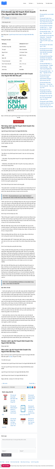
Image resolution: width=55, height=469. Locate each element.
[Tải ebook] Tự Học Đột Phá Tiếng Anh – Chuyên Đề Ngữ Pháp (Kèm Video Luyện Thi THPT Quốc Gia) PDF (47, 39)
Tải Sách (31, 3)
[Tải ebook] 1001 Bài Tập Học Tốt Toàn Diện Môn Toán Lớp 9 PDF (46, 97)
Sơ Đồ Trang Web (35, 462)
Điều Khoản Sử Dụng (25, 462)
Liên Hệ (7, 462)
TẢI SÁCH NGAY (19, 121)
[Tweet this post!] (30, 387)
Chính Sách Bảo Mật (14, 462)
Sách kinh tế (6, 10)
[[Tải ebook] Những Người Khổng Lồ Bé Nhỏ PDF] (23, 400)
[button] (18, 121)
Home (24, 3)
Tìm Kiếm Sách (49, 3)
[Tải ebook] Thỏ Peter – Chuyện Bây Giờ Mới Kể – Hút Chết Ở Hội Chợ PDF (46, 91)
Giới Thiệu (2, 462)
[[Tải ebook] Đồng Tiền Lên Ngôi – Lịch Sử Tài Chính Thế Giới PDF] (5, 423)
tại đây (10, 356)
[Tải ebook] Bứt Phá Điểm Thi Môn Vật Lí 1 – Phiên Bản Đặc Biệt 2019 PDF (46, 27)
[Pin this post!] (34, 387)
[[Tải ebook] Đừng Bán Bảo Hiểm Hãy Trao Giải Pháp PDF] (5, 400)
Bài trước (5, 383)
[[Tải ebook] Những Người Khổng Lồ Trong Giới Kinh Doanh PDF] (5, 411)
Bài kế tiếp (31, 383)
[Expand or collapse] (34, 22)
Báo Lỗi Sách (6, 465)
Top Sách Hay (40, 3)
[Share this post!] (28, 387)
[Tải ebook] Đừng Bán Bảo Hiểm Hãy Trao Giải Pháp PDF (13, 398)
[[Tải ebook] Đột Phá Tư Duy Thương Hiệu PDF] (23, 423)
